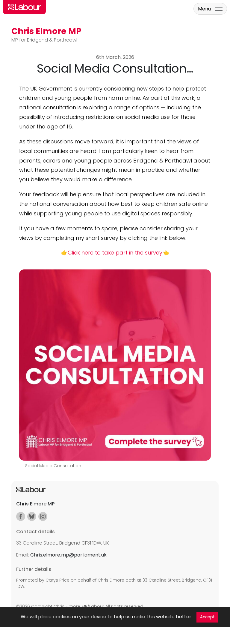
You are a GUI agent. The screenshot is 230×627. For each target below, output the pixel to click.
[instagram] (42, 516)
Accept (207, 617)
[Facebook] (20, 516)
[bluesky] (31, 516)
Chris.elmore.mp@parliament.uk (68, 554)
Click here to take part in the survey (115, 252)
